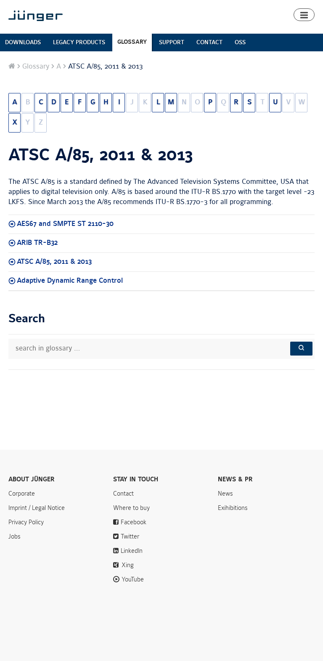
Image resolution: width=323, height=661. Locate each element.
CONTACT (209, 42)
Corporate (21, 493)
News (225, 493)
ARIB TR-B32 (37, 243)
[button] (304, 14)
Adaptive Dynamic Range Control (70, 280)
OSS (240, 42)
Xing (128, 565)
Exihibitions (233, 508)
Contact (123, 493)
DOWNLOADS (23, 42)
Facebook (133, 522)
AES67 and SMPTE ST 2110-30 (65, 224)
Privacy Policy (26, 522)
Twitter (130, 536)
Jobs (14, 536)
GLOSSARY (132, 41)
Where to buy (131, 508)
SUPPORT (171, 42)
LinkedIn (132, 551)
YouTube (133, 579)
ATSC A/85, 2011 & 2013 (100, 155)
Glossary (35, 66)
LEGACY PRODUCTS (79, 42)
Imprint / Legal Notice (36, 508)
